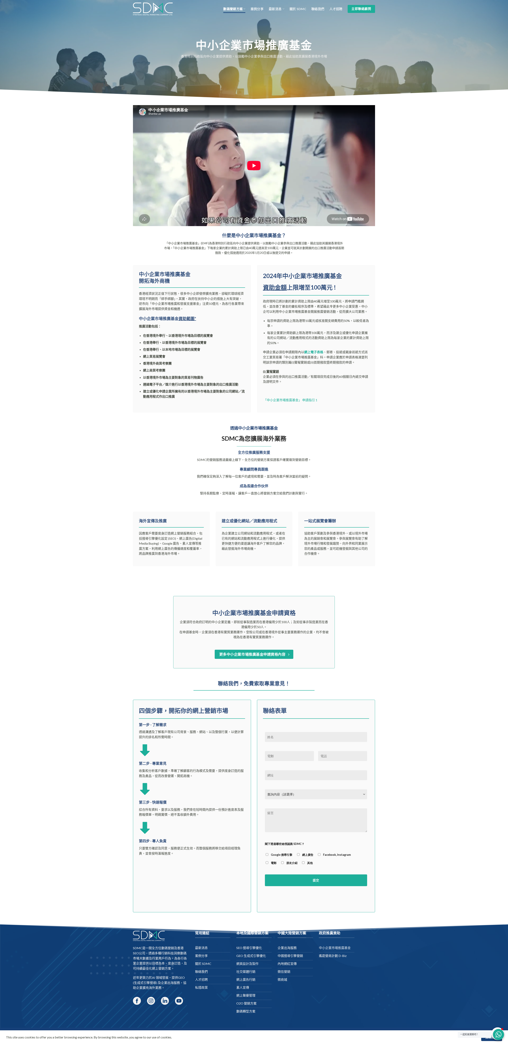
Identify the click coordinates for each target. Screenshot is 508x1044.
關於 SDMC (298, 9)
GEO (181, 977)
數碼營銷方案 (233, 9)
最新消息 (275, 9)
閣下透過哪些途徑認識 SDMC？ (284, 843)
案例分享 (257, 9)
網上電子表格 (313, 352)
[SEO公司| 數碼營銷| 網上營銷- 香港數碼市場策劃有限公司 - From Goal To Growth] (153, 9)
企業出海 (167, 983)
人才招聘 (335, 9)
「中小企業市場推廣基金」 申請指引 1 (290, 400)
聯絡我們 (317, 9)
